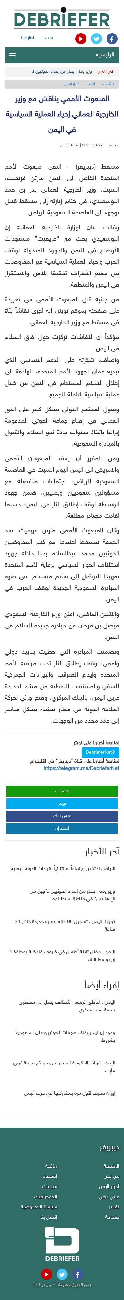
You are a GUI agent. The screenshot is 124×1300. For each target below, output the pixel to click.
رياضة (51, 1166)
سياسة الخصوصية (39, 1207)
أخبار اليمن (71, 84)
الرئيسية (105, 55)
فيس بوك (62, 816)
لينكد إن (62, 828)
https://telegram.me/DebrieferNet (81, 769)
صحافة (112, 1217)
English (28, 38)
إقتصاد (50, 1177)
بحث (49, 38)
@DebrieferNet (100, 752)
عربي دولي (109, 1197)
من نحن (111, 1177)
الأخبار (90, 84)
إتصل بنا (48, 1217)
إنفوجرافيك (45, 1197)
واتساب (62, 791)
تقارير (114, 1207)
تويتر (62, 803)
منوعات (49, 1187)
